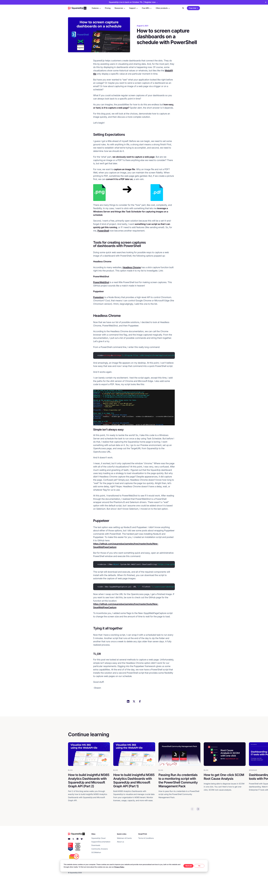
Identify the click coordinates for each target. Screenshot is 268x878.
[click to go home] (77, 8)
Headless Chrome (132, 267)
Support (132, 8)
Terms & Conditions (146, 838)
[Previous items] (192, 809)
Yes (186, 866)
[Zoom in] (99, 192)
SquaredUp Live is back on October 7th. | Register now (133, 2)
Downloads (95, 845)
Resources (119, 8)
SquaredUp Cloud (98, 838)
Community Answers (99, 849)
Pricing (107, 8)
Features (95, 8)
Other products (162, 8)
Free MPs (145, 8)
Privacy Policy (119, 867)
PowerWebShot (101, 282)
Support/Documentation (100, 842)
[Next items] (198, 809)
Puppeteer (98, 297)
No (199, 866)
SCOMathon (96, 852)
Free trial (192, 8)
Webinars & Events (124, 838)
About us (120, 842)
